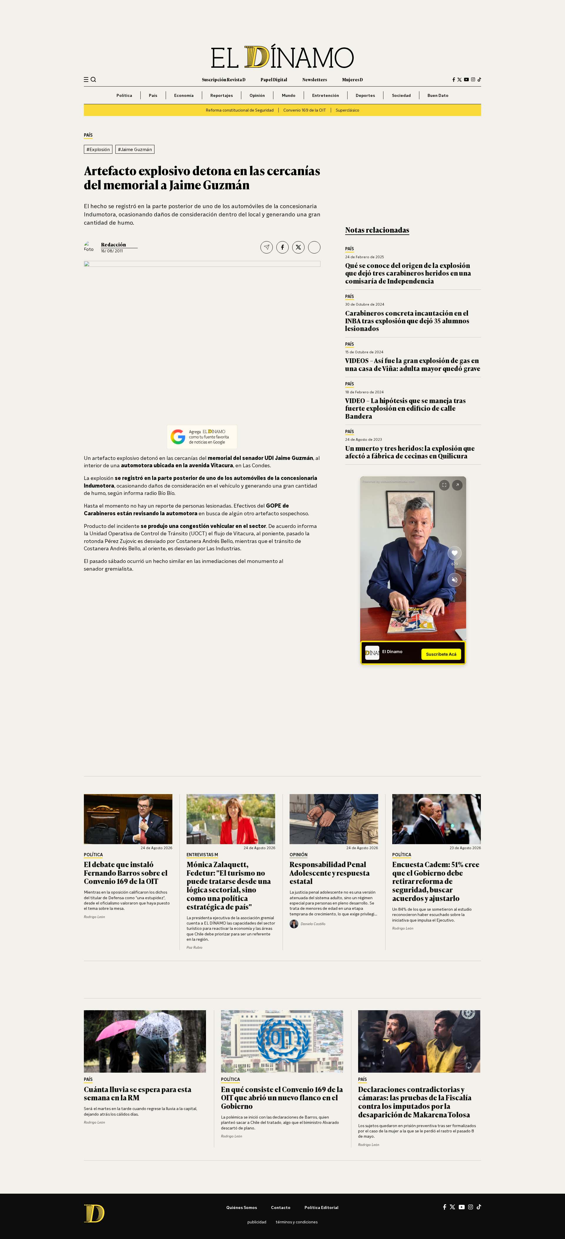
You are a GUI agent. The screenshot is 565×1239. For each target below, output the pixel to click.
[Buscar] (93, 79)
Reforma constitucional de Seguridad (240, 109)
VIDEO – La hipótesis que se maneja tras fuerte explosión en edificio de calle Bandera (405, 408)
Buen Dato (438, 95)
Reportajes (221, 95)
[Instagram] (473, 79)
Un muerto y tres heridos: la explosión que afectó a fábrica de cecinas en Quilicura (410, 452)
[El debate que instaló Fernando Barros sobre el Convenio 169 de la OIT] (128, 819)
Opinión (257, 95)
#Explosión (98, 149)
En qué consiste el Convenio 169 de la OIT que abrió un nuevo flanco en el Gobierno (282, 1097)
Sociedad (401, 95)
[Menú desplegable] (86, 79)
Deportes (365, 95)
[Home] (282, 56)
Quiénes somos (241, 1207)
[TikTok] (479, 79)
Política (124, 95)
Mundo (288, 95)
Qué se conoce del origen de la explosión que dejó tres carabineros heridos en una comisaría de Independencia (408, 273)
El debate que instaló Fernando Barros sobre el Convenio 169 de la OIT (125, 872)
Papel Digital (274, 79)
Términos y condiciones (297, 1221)
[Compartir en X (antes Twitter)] (298, 247)
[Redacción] (90, 247)
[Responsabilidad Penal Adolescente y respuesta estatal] (334, 819)
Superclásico (347, 109)
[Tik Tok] (479, 1207)
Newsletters (315, 79)
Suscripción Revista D (223, 79)
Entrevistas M (202, 855)
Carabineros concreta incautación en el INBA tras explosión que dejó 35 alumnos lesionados (407, 320)
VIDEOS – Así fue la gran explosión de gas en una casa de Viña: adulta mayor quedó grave (412, 364)
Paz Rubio (194, 947)
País (153, 95)
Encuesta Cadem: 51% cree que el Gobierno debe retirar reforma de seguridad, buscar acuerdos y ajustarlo (435, 881)
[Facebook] (454, 79)
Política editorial (321, 1207)
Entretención (325, 95)
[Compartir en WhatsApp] (314, 247)
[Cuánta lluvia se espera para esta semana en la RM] (145, 1041)
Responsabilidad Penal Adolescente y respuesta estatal (330, 872)
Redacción (113, 244)
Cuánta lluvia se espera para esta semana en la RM (137, 1093)
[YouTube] (466, 79)
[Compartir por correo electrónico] (266, 247)
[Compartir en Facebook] (282, 247)
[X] (452, 1207)
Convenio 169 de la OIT (304, 109)
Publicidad (256, 1221)
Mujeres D (352, 79)
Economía (184, 95)
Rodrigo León (94, 917)
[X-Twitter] (459, 80)
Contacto (280, 1207)
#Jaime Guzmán (135, 149)
